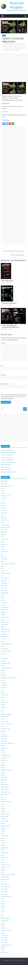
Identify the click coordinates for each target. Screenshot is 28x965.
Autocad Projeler (16, 5)
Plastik (2, 823)
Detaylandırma (5, 593)
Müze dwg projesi (7, 281)
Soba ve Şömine (5, 877)
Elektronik (3, 627)
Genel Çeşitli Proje (5, 651)
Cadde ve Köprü (5, 551)
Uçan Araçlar (4, 928)
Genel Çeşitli (4, 648)
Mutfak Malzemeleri (6, 792)
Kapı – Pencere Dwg (6, 724)
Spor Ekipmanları (5, 886)
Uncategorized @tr (6, 930)
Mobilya (3, 767)
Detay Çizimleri (5, 590)
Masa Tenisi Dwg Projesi (7, 455)
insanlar (3, 704)
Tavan (2, 908)
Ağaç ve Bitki (4, 483)
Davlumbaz (4, 580)
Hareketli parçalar (5, 663)
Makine (3, 746)
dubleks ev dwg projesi (9, 303)
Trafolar (3, 923)
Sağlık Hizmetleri (5, 848)
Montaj (3, 772)
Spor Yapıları (4, 891)
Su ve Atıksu (4, 894)
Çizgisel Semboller (5, 573)
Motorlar (3, 775)
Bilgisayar (3, 534)
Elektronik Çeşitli (5, 629)
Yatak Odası (4, 942)
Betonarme (4, 532)
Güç (2, 656)
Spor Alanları (4, 884)
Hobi (2, 690)
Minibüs (3, 765)
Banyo (2, 522)
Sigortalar (3, 869)
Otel (2, 806)
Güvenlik (3, 661)
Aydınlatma (4, 512)
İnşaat (2, 697)
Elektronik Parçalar (6, 631)
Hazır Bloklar (4, 685)
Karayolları (3, 731)
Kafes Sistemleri (5, 716)
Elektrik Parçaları (5, 622)
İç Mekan (3, 692)
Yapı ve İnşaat (4, 937)
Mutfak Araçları (5, 784)
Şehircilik (3, 860)
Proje (4, 35)
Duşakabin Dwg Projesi (7, 450)
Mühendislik (4, 780)
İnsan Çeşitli (4, 702)
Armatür (3, 503)
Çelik (2, 561)
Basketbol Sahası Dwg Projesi (8, 472)
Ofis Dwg (3, 799)
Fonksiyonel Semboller (7, 644)
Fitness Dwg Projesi (6, 467)
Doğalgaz (3, 612)
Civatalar (3, 571)
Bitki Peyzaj (4, 544)
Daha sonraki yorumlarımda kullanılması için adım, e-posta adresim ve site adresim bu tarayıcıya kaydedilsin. (14, 396)
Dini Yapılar (4, 602)
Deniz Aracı (4, 588)
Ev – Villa (3, 639)
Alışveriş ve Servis (5, 495)
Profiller (3, 831)
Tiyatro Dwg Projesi (6, 469)
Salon (2, 850)
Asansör (3, 505)
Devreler (3, 595)
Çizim (2, 576)
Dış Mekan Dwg (5, 607)
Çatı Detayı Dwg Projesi (7, 457)
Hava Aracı (3, 675)
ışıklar (2, 709)
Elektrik (3, 619)
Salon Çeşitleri (4, 852)
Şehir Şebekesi (4, 857)
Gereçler (3, 653)
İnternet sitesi (5, 384)
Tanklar (3, 903)
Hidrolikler (3, 687)
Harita (2, 665)
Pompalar (3, 828)
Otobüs (3, 809)
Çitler (2, 568)
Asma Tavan (4, 510)
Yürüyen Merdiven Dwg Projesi (9, 462)
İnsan (2, 699)
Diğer (2, 597)
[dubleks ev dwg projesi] (7, 286)
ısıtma (2, 712)
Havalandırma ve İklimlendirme (9, 678)
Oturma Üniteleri (5, 814)
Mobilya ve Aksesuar (6, 770)
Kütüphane (4, 738)
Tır (1, 913)
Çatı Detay (3, 556)
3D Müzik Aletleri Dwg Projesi (8, 452)
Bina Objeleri (4, 539)
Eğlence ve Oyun (5, 617)
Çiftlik (2, 566)
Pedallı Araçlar (4, 816)
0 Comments (19, 44)
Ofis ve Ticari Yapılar (6, 801)
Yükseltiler (3, 947)
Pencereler (3, 818)
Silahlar (3, 872)
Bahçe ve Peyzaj (5, 520)
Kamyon (3, 719)
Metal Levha (4, 760)
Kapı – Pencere (5, 721)
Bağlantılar (4, 517)
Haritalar (3, 670)
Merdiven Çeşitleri (5, 755)
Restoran (3, 838)
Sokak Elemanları (5, 879)
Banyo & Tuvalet (5, 525)
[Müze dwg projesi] (6, 264)
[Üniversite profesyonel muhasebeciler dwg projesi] (13, 309)
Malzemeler (4, 748)
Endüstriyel (4, 634)
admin (13, 44)
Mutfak (3, 782)
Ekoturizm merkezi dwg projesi (12, 251)
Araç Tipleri (4, 498)
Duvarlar (3, 614)
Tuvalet (3, 925)
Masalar (3, 750)
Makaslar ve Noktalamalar (7, 743)
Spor (2, 882)
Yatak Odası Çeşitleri (6, 945)
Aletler (2, 491)
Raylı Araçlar (4, 835)
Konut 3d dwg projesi (18, 255)
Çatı (2, 554)
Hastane (3, 673)
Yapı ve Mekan (4, 940)
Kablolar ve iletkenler (6, 714)
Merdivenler (4, 758)
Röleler (3, 840)
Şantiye (3, 855)
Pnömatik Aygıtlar (5, 826)
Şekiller (3, 862)
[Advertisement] (14, 67)
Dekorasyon (4, 583)
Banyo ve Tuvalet (5, 527)
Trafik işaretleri (5, 920)
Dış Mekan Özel (5, 610)
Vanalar (3, 933)
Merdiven (3, 753)
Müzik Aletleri (4, 794)
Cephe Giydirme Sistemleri (8, 563)
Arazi (2, 500)
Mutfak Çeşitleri (5, 787)
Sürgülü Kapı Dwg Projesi (7, 460)
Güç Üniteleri (4, 658)
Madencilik (4, 741)
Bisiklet (3, 542)
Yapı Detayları (4, 935)
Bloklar (2, 546)
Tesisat (3, 911)
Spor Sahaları (4, 889)
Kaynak (3, 733)
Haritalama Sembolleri (7, 668)
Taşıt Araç (3, 906)
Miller (2, 763)
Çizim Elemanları (5, 578)
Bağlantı (3, 515)
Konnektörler (4, 736)
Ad (2, 366)
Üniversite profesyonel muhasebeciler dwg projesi (10, 326)
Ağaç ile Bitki (4, 481)
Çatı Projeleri (4, 559)
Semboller (3, 867)
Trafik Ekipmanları (5, 918)
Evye (2, 641)
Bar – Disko (4, 529)
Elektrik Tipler (4, 624)
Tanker (2, 901)
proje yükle (5, 111)
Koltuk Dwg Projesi (5, 464)
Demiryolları (4, 585)
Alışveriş (3, 493)
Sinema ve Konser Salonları (8, 874)
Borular (3, 549)
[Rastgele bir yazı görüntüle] (25, 16)
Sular (2, 899)
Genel (2, 646)
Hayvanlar (3, 682)
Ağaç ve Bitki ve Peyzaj (6, 486)
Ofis (2, 797)
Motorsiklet (4, 777)
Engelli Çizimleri (5, 636)
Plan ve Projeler (5, 821)
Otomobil (3, 811)
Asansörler (3, 508)
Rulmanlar (3, 843)
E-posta (3, 375)
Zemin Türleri (4, 952)
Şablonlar (3, 845)
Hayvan (3, 680)
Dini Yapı (3, 600)
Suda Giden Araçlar (6, 896)
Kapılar (3, 726)
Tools (2, 916)
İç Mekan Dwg (4, 695)
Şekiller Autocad (5, 865)
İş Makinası (4, 707)
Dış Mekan (3, 605)
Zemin (2, 950)
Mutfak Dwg (4, 789)
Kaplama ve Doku (5, 729)
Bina (2, 537)
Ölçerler (3, 804)
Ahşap (2, 488)
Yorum (3, 343)
